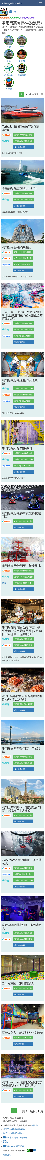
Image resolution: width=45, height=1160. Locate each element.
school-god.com (12, 3)
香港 (8, 47)
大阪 (8, 61)
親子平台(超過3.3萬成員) (14, 1133)
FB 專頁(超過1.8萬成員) (17, 1137)
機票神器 (8, 75)
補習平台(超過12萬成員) (14, 1129)
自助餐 (21, 61)
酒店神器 (21, 75)
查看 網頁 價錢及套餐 (22, 583)
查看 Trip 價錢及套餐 (22, 264)
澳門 (22, 47)
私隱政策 (7, 1154)
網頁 (4, 582)
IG (7, 1141)
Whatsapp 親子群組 (15, 1146)
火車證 (8, 89)
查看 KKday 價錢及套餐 (23, 141)
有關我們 (35, 1125)
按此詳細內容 (19, 147)
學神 (12, 11)
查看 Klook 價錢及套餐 (23, 134)
